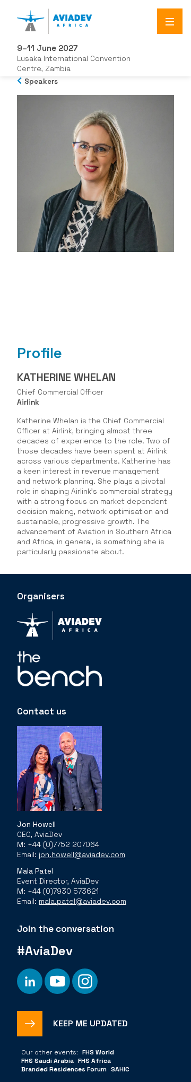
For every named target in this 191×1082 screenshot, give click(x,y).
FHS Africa (94, 1061)
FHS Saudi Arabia (47, 1061)
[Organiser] (59, 626)
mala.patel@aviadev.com (82, 901)
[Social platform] (29, 981)
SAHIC (120, 1069)
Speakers (41, 81)
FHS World (98, 1052)
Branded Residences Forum (64, 1069)
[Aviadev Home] (95, 21)
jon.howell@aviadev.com (82, 854)
